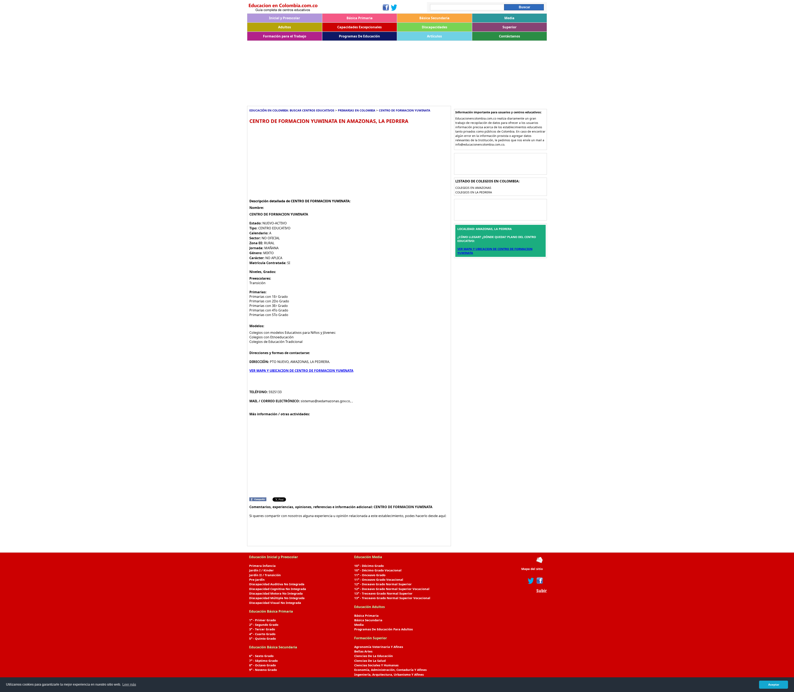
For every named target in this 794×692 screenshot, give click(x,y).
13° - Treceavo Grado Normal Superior (383, 593)
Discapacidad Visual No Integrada (275, 603)
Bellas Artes (363, 651)
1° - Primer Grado (262, 620)
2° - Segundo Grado (263, 625)
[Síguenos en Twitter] (394, 7)
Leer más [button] (129, 684)
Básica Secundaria (434, 18)
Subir (541, 590)
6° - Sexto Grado (261, 656)
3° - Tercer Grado (262, 629)
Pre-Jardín (257, 579)
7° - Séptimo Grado (263, 660)
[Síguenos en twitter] (531, 580)
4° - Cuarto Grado (262, 634)
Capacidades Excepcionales (359, 27)
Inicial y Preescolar (284, 18)
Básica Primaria (360, 18)
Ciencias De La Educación (373, 656)
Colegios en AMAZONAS (473, 188)
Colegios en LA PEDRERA (473, 192)
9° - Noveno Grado (263, 670)
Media (509, 18)
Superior (509, 27)
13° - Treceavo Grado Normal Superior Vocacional (392, 598)
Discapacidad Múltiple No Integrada (277, 598)
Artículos (434, 36)
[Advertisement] (371, 72)
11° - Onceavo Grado (369, 575)
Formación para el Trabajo (284, 36)
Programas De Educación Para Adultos (383, 629)
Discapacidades (434, 27)
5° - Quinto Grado (262, 638)
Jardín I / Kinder (261, 570)
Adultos (284, 27)
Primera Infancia (262, 566)
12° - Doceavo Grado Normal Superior (383, 584)
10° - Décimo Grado (369, 566)
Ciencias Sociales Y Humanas (376, 665)
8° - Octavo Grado (262, 665)
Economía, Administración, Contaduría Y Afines (390, 670)
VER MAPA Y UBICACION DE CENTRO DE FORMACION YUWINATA (301, 370)
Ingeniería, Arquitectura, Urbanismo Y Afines (389, 674)
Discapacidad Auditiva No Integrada (276, 584)
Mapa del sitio (532, 569)
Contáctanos (509, 36)
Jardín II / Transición (265, 575)
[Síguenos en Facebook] (385, 7)
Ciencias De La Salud (370, 660)
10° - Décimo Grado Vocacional (378, 570)
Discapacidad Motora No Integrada (276, 593)
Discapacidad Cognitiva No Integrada (277, 589)
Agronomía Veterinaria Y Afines (378, 647)
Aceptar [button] (773, 684)
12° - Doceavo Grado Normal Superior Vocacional (391, 589)
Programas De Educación (359, 36)
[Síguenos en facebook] (539, 580)
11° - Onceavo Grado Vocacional (378, 579)
